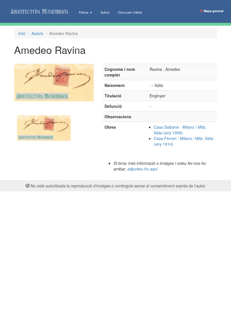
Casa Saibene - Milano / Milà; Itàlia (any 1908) (180, 129)
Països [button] (84, 12)
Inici (21, 33)
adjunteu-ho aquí (142, 169)
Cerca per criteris (130, 12)
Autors (105, 12)
